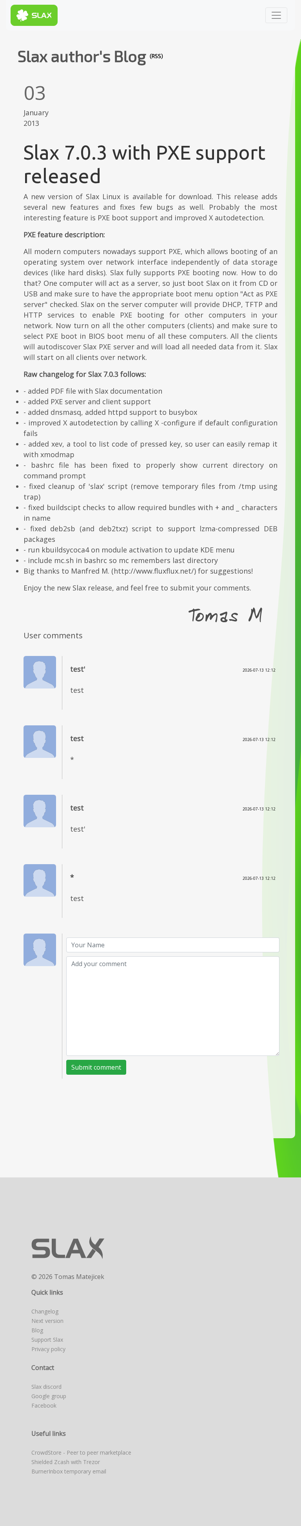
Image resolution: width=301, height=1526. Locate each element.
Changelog (44, 1311)
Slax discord (46, 1386)
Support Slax (47, 1339)
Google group (48, 1396)
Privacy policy (48, 1349)
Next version (47, 1320)
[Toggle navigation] (276, 15)
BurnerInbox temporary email (68, 1471)
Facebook (43, 1405)
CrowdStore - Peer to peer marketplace (81, 1452)
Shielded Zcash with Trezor (65, 1462)
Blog (37, 1330)
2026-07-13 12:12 (259, 670)
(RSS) (156, 56)
